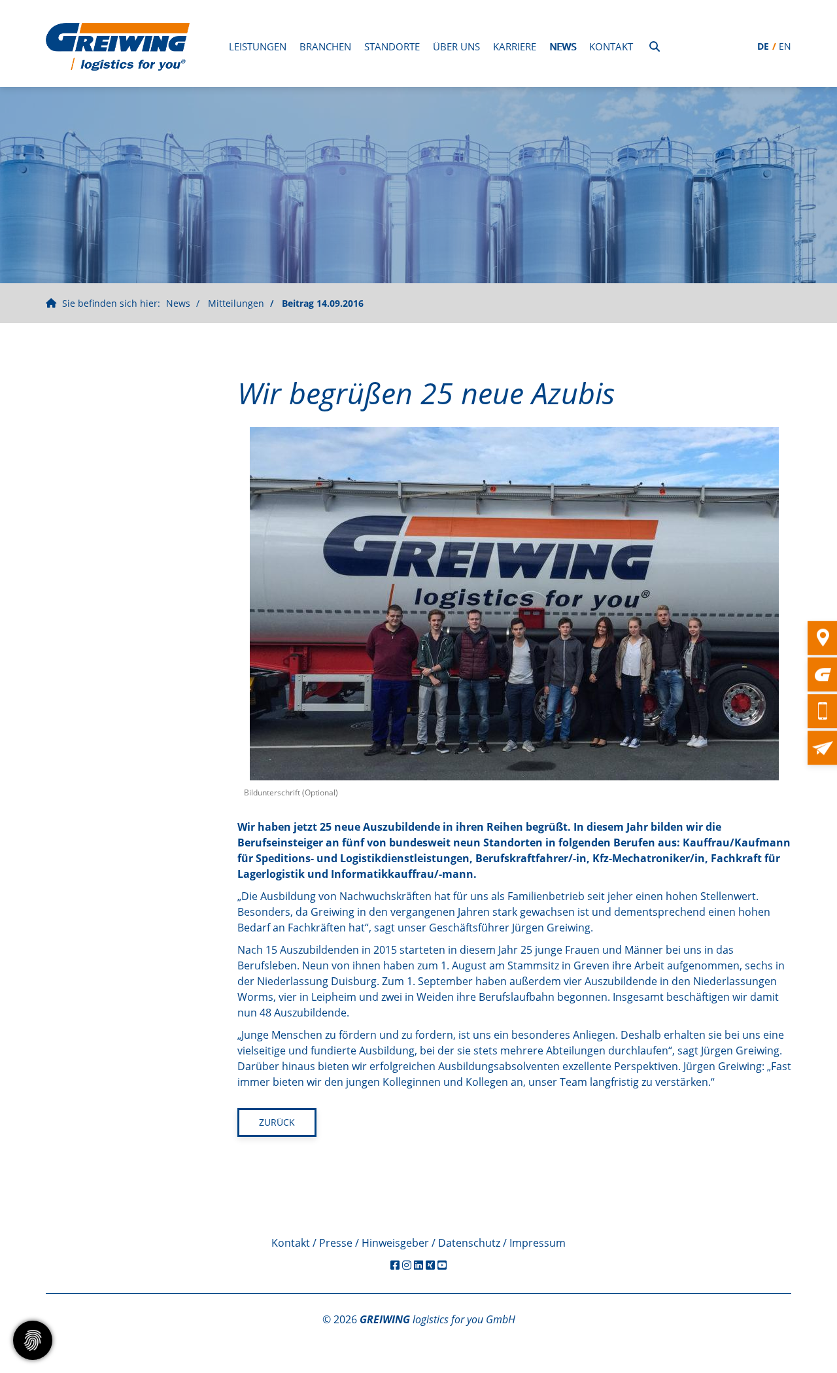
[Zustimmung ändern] (32, 1340)
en (785, 46)
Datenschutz (469, 1243)
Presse (335, 1243)
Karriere (514, 46)
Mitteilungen (236, 303)
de (763, 46)
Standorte (392, 46)
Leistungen (257, 46)
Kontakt (611, 46)
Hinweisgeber (395, 1243)
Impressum (537, 1243)
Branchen (325, 46)
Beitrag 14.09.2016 (323, 303)
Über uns (456, 46)
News (562, 46)
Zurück (277, 1122)
